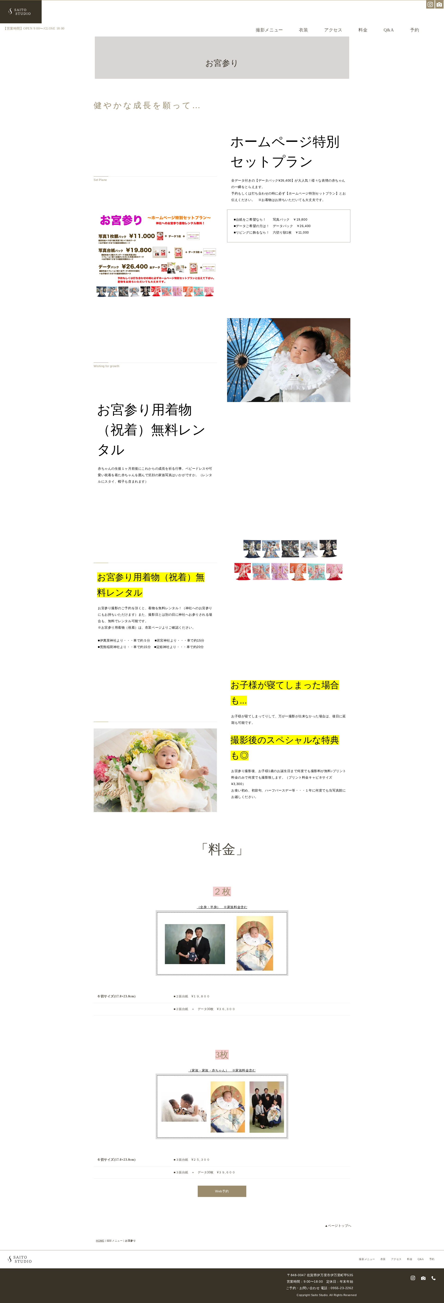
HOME (100, 1240)
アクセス (333, 29)
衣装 (303, 29)
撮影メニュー (269, 29)
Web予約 (222, 1191)
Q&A (389, 29)
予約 (414, 29)
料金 (362, 29)
